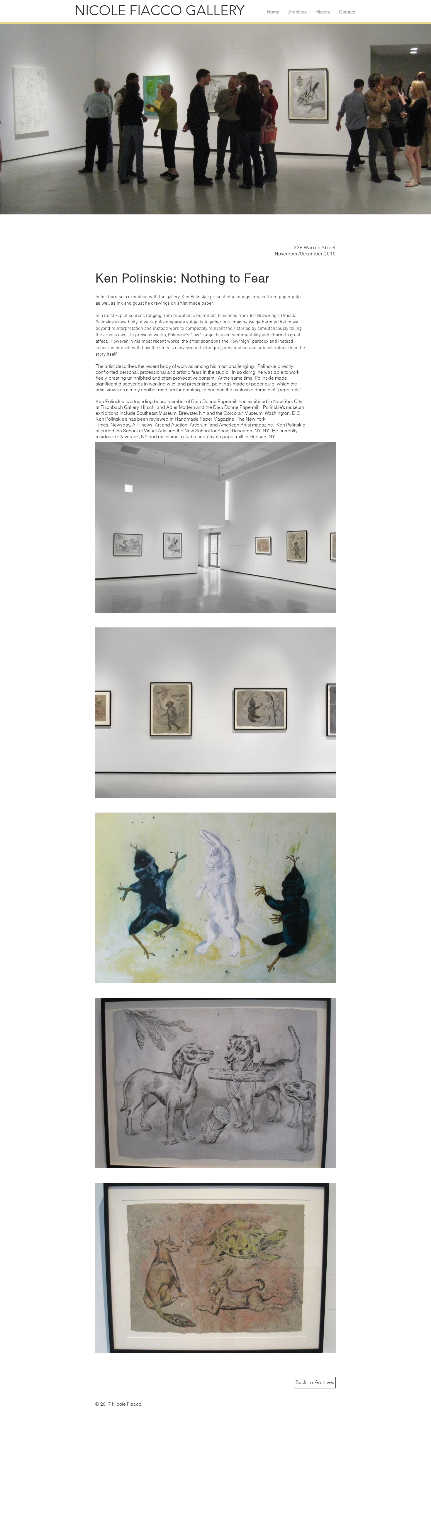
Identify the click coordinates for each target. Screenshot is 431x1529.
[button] (215, 527)
